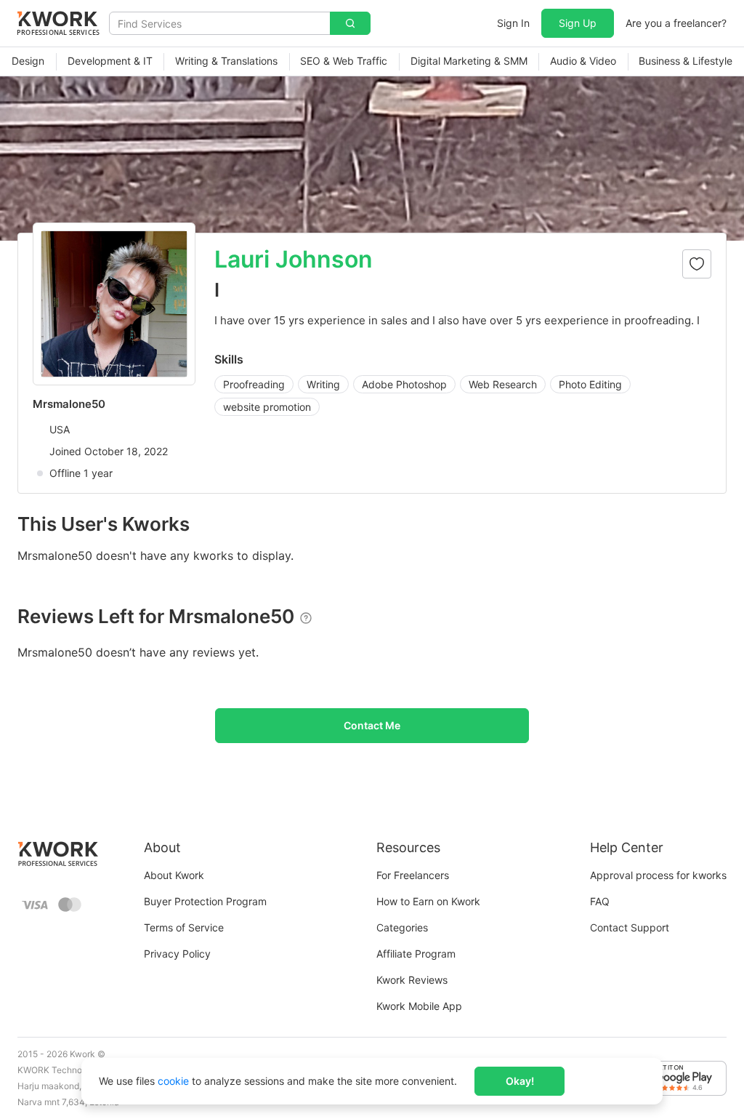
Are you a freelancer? (676, 23)
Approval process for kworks (658, 875)
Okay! (520, 1081)
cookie (173, 1081)
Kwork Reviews (412, 980)
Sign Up (578, 23)
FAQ (600, 901)
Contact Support (629, 927)
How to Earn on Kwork (428, 901)
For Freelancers (412, 875)
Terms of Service (184, 927)
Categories (402, 927)
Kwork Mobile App (419, 1006)
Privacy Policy (177, 953)
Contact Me (372, 725)
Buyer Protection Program (205, 901)
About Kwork (174, 875)
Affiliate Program (416, 953)
